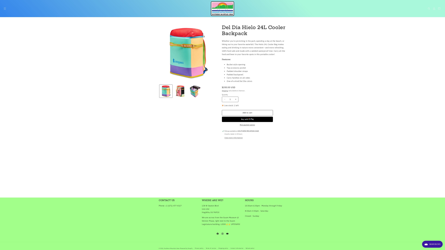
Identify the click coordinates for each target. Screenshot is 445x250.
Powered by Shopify (186, 248)
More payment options (247, 125)
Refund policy (250, 248)
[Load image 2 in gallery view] (180, 91)
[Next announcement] (309, 21)
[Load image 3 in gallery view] (194, 91)
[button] (4, 8)
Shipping (225, 91)
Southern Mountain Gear (172, 248)
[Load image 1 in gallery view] (165, 91)
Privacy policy (199, 248)
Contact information (236, 248)
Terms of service (211, 248)
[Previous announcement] (135, 21)
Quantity (225, 95)
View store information (233, 138)
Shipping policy (223, 248)
